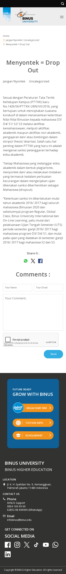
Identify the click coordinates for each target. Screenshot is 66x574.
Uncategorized (39, 81)
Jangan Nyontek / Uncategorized (22, 40)
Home (6, 35)
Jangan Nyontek (14, 81)
